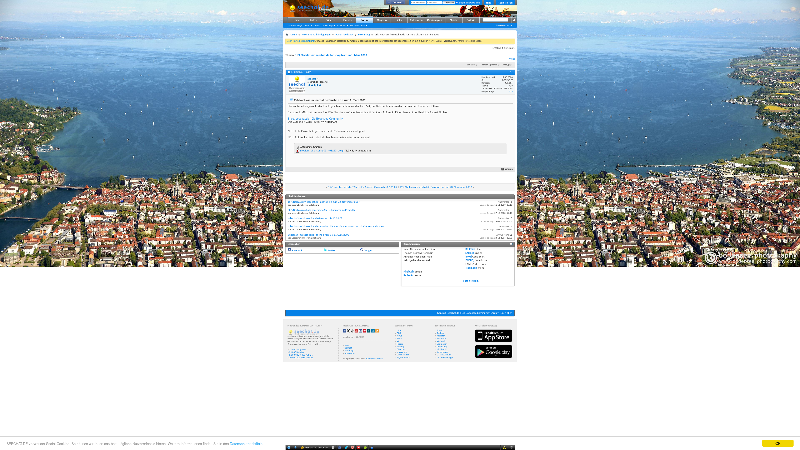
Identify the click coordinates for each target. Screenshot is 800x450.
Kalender (315, 25)
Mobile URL (442, 349)
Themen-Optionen (489, 65)
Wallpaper (442, 344)
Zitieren (509, 169)
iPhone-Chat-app (445, 357)
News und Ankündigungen (316, 34)
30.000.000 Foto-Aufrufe (301, 358)
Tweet (511, 59)
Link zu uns (402, 352)
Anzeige (506, 65)
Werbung (349, 351)
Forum (365, 20)
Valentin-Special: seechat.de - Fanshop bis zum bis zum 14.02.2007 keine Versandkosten (336, 226)
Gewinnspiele (435, 20)
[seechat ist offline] (297, 84)
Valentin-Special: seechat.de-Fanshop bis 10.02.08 (315, 218)
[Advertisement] (400, 297)
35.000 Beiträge (296, 352)
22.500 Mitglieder (297, 350)
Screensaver (442, 352)
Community (327, 25)
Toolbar (440, 333)
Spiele (454, 20)
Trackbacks (471, 268)
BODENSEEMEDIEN (374, 359)
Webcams (441, 339)
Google (367, 250)
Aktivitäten (416, 20)
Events (347, 20)
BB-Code (470, 249)
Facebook (297, 250)
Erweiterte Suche (504, 25)
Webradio (441, 341)
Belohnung (364, 34)
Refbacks (408, 275)
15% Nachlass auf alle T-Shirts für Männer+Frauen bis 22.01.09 (362, 187)
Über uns (401, 349)
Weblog (400, 347)
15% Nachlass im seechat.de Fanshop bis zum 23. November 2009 (436, 187)
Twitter (331, 250)
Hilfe (488, 2)
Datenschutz (403, 355)
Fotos (313, 20)
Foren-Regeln (471, 281)
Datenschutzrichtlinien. (247, 443)
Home (296, 20)
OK (777, 443)
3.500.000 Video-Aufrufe (300, 355)
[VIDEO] (469, 260)
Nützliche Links (357, 25)
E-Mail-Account (444, 355)
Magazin (382, 20)
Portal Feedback (344, 34)
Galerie (471, 20)
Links (399, 20)
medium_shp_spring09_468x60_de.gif (322, 150)
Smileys (469, 253)
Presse (400, 344)
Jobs (347, 345)
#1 (511, 71)
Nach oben (506, 313)
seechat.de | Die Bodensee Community (469, 313)
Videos (330, 20)
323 (511, 91)
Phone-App (442, 347)
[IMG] (468, 256)
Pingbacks (409, 271)
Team (399, 339)
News (399, 336)
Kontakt (441, 313)
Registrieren (505, 2)
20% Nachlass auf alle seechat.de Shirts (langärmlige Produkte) (322, 210)
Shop (439, 330)
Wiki (399, 341)
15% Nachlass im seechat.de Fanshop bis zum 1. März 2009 (331, 55)
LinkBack (471, 65)
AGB (399, 333)
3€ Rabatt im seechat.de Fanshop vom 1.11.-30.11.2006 (318, 235)
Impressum (350, 353)
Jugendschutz (403, 357)
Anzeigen (441, 336)
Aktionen (341, 25)
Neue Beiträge (295, 25)
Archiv (495, 313)
